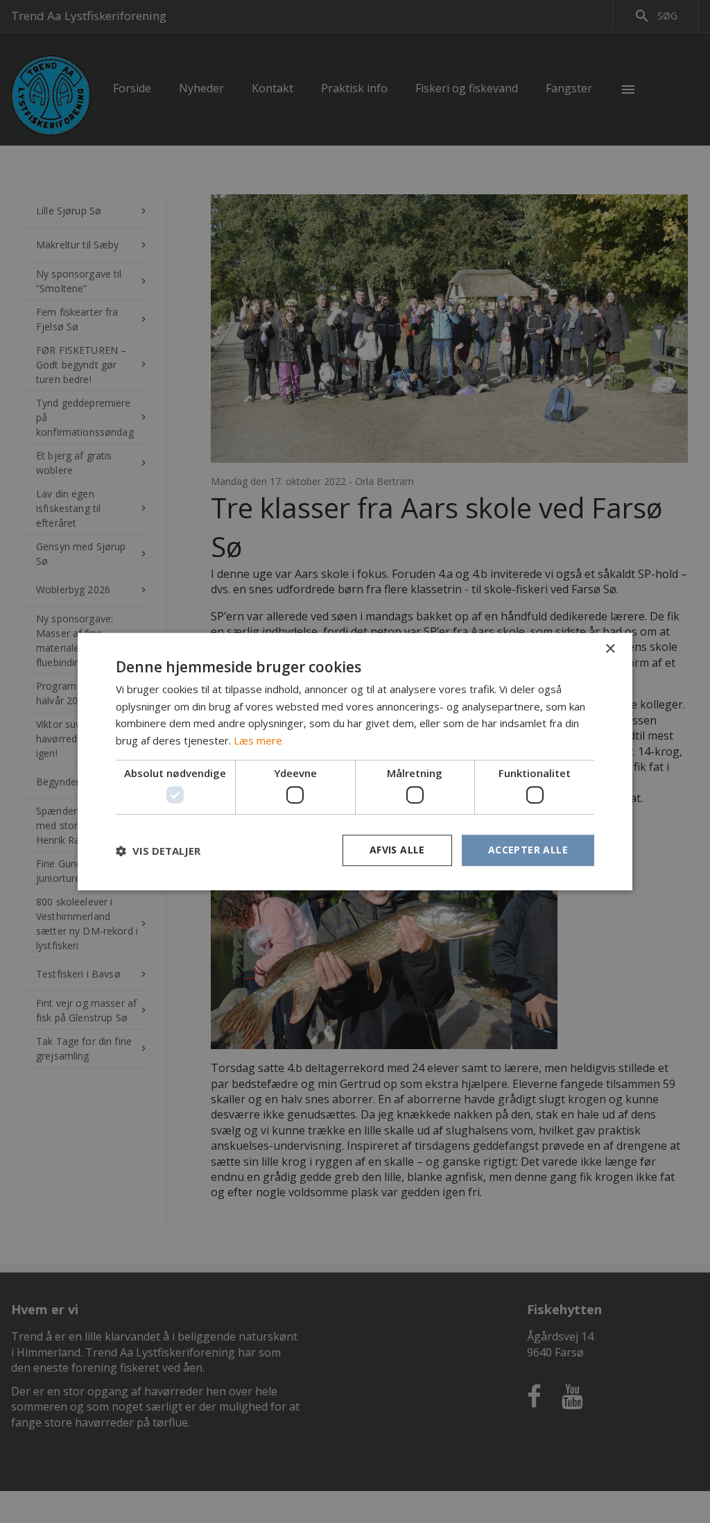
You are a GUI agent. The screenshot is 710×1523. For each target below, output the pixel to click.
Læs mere (258, 740)
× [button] (610, 649)
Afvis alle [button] (397, 850)
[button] (158, 850)
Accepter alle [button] (528, 850)
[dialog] (355, 761)
